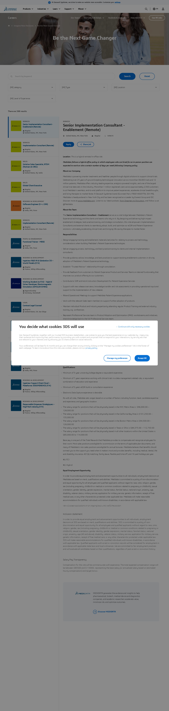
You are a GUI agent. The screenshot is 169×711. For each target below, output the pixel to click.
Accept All (142, 358)
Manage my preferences (117, 358)
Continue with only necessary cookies (134, 327)
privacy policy (91, 348)
